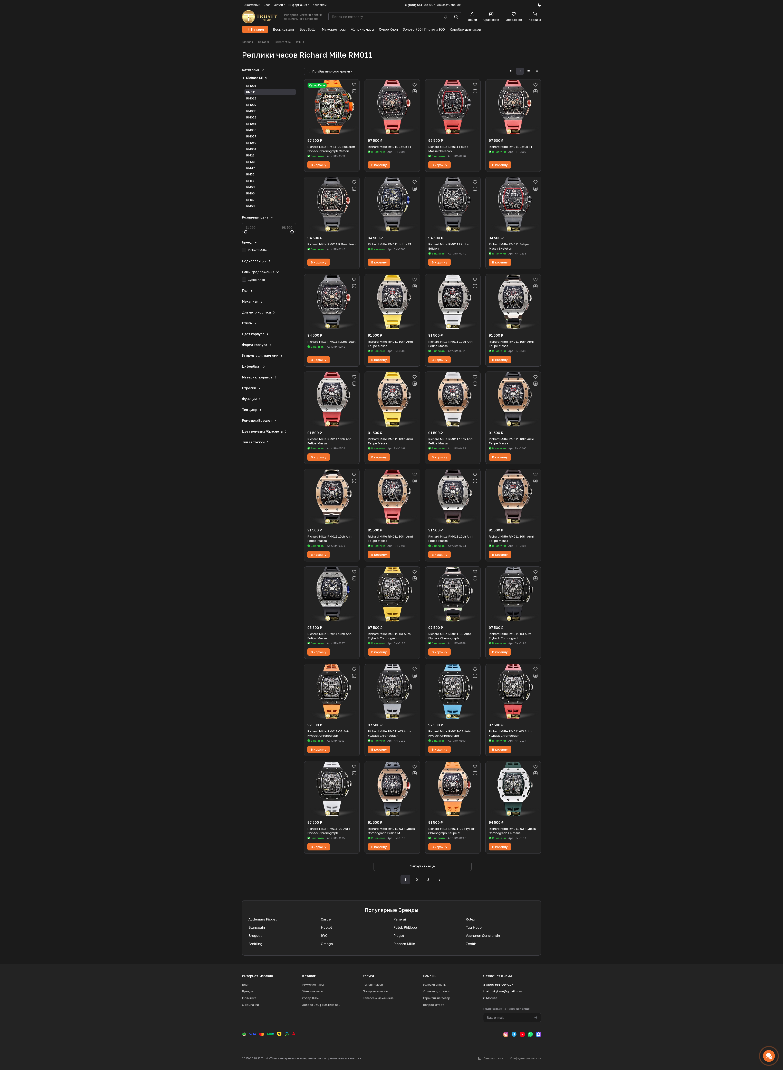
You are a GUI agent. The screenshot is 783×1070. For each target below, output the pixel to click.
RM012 (251, 98)
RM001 (251, 85)
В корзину (318, 165)
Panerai (399, 919)
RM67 (250, 199)
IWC (324, 935)
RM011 (251, 92)
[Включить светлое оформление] (539, 5)
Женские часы (312, 991)
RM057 (251, 136)
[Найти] (456, 16)
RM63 (250, 187)
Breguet (255, 935)
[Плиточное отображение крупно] (511, 71)
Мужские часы (313, 984)
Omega (327, 944)
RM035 (251, 111)
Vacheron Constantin (483, 935)
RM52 (250, 174)
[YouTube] (522, 1034)
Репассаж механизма (378, 998)
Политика (249, 998)
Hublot (326, 927)
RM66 (250, 193)
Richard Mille (256, 78)
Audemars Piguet (262, 919)
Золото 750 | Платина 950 (321, 1004)
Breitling (255, 944)
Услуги (368, 976)
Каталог (309, 976)
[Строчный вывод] (528, 71)
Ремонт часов (372, 984)
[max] (538, 1034)
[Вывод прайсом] (537, 71)
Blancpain (256, 927)
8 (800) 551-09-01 (419, 5)
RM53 (250, 180)
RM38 (250, 161)
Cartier (326, 919)
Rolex (470, 919)
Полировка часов (375, 991)
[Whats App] (530, 1034)
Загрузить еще (422, 866)
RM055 (251, 123)
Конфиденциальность (525, 1058)
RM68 (250, 206)
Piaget (398, 935)
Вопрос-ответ (433, 1004)
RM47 (250, 168)
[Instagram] (505, 1034)
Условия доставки (436, 991)
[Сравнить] (354, 91)
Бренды (247, 991)
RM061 (251, 149)
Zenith (471, 944)
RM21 (250, 155)
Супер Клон (310, 998)
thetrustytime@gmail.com (502, 991)
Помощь (429, 976)
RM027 (251, 104)
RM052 (251, 117)
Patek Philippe (405, 927)
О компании (250, 1004)
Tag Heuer (474, 927)
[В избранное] (354, 85)
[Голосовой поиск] (446, 16)
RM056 (251, 130)
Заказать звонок (449, 5)
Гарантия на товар (436, 998)
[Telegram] (514, 1034)
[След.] (440, 879)
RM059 (251, 142)
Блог (245, 984)
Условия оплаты (434, 984)
